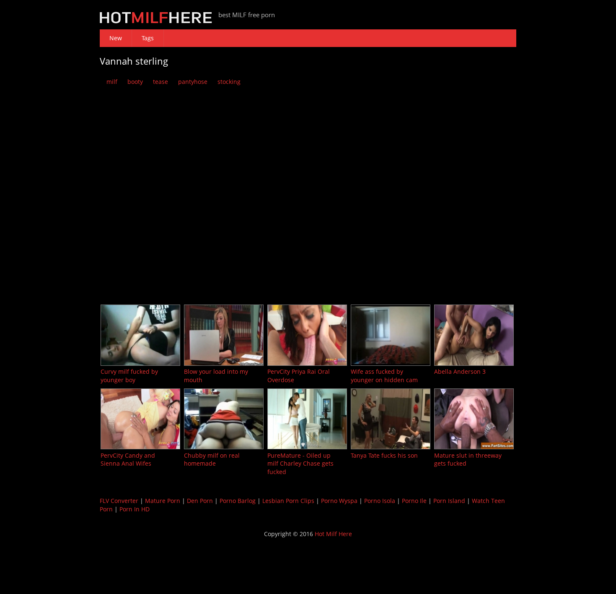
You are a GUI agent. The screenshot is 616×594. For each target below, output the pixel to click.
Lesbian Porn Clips (288, 501)
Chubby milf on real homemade (212, 459)
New (115, 38)
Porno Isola (379, 501)
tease (160, 82)
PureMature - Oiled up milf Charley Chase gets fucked (300, 463)
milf (111, 82)
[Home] (156, 21)
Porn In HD (134, 509)
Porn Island (449, 501)
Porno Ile (414, 501)
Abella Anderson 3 (460, 371)
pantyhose (192, 82)
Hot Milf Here (333, 534)
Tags (148, 38)
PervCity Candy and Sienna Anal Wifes (128, 459)
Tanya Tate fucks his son (384, 455)
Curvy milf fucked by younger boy (129, 375)
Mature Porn (162, 501)
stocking (229, 82)
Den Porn (200, 501)
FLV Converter (119, 501)
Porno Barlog (238, 501)
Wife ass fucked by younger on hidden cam (384, 375)
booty (135, 82)
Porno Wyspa (339, 501)
